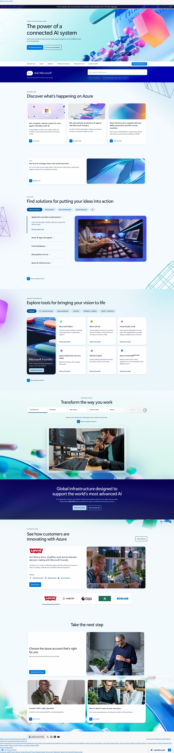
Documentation (47, 743)
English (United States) (6, 747)
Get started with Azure (15, 739)
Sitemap (17, 752)
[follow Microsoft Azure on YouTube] (58, 737)
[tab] (34, 209)
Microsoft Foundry (38, 578)
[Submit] (144, 72)
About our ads (78, 752)
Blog (53, 743)
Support (10, 741)
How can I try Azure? (94, 78)
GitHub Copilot (52, 578)
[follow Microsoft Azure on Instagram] (51, 737)
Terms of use (49, 752)
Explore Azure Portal (38, 737)
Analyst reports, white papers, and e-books (98, 743)
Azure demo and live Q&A (20, 741)
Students (70, 743)
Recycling (71, 752)
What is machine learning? (150, 743)
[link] (31, 64)
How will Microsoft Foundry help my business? (115, 78)
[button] (50, 598)
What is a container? (25, 745)
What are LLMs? (13, 745)
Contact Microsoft (25, 752)
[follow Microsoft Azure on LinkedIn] (55, 737)
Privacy (33, 752)
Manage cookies (40, 752)
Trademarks (56, 752)
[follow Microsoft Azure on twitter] (48, 737)
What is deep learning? (165, 743)
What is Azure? (4, 739)
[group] (86, 567)
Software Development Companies (10, 743)
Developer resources (61, 743)
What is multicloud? (136, 743)
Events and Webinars (79, 743)
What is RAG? (35, 745)
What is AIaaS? (4, 745)
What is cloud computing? (122, 743)
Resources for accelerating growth (155, 739)
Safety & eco (64, 752)
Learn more (114, 7)
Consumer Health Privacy (7, 752)
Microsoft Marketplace (27, 743)
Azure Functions (65, 578)
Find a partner (38, 743)
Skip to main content (6, 1)
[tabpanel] (86, 244)
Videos (113, 743)
